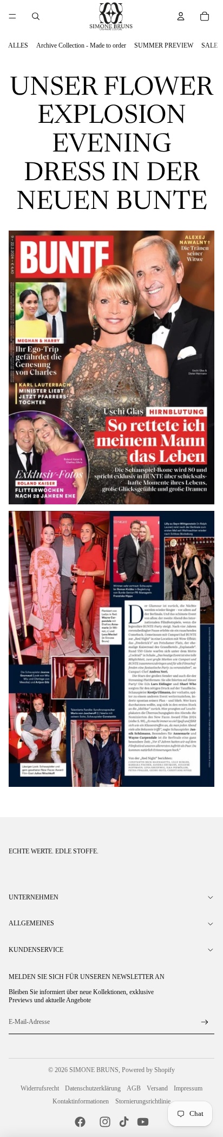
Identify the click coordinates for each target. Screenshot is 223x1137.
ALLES (18, 45)
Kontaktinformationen (81, 1101)
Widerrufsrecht (40, 1088)
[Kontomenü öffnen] (181, 16)
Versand (157, 1088)
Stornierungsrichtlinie (142, 1101)
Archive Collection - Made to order (81, 45)
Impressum (188, 1088)
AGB (134, 1088)
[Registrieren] (204, 1022)
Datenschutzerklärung (93, 1088)
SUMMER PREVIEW (163, 45)
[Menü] (12, 16)
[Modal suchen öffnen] (36, 16)
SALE (209, 45)
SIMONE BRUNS (94, 1070)
